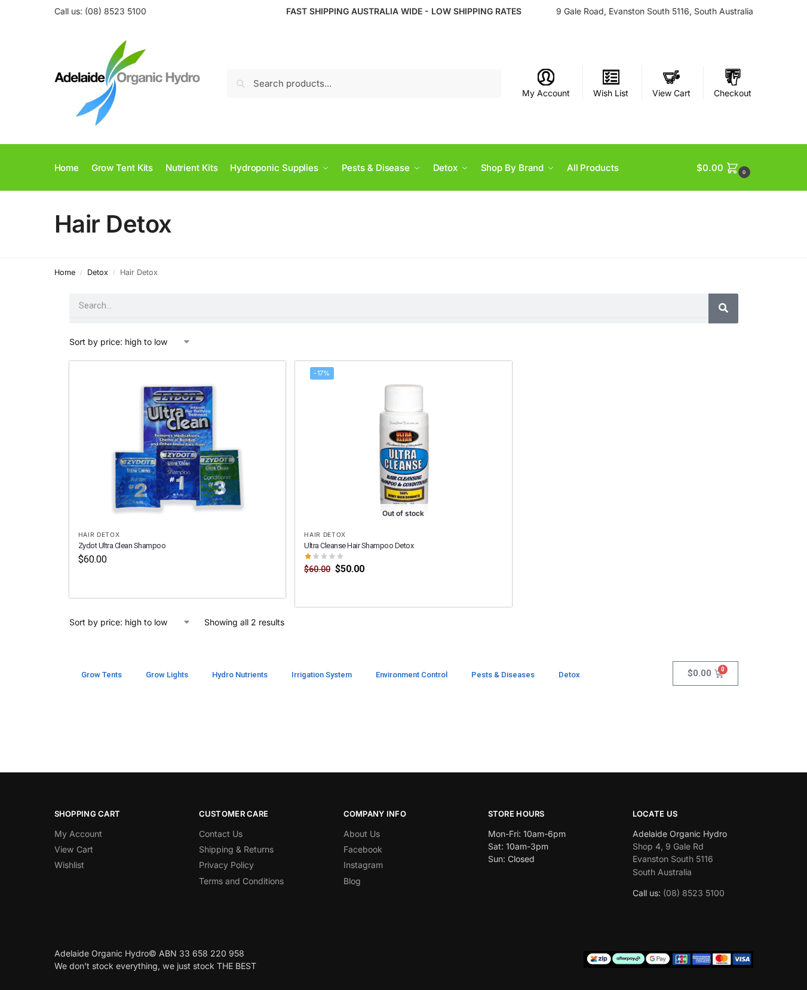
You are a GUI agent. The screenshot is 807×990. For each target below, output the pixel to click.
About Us (361, 834)
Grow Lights (167, 674)
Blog (352, 881)
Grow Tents (101, 674)
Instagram (363, 865)
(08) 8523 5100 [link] (694, 893)
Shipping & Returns (236, 849)
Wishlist (69, 865)
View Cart (671, 93)
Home (64, 272)
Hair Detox (99, 534)
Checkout (732, 93)
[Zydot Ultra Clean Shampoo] (177, 442)
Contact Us (221, 834)
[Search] (723, 308)
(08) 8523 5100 (115, 11)
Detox (97, 272)
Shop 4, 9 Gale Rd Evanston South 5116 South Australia (673, 858)
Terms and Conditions (241, 881)
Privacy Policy (226, 865)
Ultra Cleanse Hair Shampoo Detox (358, 545)
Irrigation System (321, 674)
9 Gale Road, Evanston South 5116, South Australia (654, 11)
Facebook (362, 849)
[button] (724, 168)
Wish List (610, 93)
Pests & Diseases (503, 674)
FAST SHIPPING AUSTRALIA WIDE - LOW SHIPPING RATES (403, 11)
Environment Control (411, 674)
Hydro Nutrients (240, 674)
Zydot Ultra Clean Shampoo (122, 545)
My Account (546, 93)
